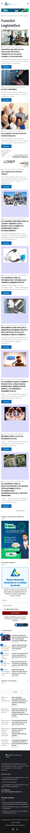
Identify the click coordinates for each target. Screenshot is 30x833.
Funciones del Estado (11, 15)
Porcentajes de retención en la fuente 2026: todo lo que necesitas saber (19, 722)
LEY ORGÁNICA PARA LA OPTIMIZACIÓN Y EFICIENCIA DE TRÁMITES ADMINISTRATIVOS (13, 280)
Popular (15, 692)
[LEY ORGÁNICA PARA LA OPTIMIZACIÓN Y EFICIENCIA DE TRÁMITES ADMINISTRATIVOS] (15, 260)
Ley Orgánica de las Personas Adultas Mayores (13, 134)
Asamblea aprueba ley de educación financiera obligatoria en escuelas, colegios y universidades (12, 53)
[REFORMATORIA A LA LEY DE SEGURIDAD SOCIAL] (15, 418)
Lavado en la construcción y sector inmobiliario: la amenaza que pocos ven (20, 655)
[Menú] (2, 4)
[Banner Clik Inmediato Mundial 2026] (15, 10)
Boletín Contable (6, 47)
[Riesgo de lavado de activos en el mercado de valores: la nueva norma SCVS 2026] (5, 672)
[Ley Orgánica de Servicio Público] (15, 158)
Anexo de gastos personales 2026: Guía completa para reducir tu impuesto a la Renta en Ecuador (19, 700)
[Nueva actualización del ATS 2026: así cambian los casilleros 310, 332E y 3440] (5, 664)
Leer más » (6, 67)
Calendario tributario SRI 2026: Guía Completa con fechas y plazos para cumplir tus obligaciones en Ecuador (20, 712)
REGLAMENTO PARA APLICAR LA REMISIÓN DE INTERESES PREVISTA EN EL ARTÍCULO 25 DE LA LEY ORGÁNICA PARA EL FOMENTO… (14, 331)
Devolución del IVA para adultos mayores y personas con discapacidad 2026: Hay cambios (19, 732)
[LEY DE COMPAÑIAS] (15, 77)
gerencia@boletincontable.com (14, 791)
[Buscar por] (28, 4)
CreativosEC (21, 825)
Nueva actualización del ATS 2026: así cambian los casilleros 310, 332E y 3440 (20, 663)
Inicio (3, 15)
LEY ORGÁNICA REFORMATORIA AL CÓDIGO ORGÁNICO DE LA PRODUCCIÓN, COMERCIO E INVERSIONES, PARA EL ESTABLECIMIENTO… (14, 226)
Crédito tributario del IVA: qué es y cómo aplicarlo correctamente (20, 647)
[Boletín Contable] (11, 3)
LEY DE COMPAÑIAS (9, 89)
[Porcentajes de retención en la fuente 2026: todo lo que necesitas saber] (5, 723)
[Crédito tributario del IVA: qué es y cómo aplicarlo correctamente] (5, 647)
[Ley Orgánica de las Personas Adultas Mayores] (15, 116)
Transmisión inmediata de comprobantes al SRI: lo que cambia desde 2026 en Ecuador (20, 742)
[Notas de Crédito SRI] (15, 558)
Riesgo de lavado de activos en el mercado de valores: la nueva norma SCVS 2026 (19, 672)
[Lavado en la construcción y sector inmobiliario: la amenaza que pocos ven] (5, 656)
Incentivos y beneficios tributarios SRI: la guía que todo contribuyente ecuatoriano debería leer (20, 638)
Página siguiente (20, 510)
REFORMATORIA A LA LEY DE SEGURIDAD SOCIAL (12, 437)
